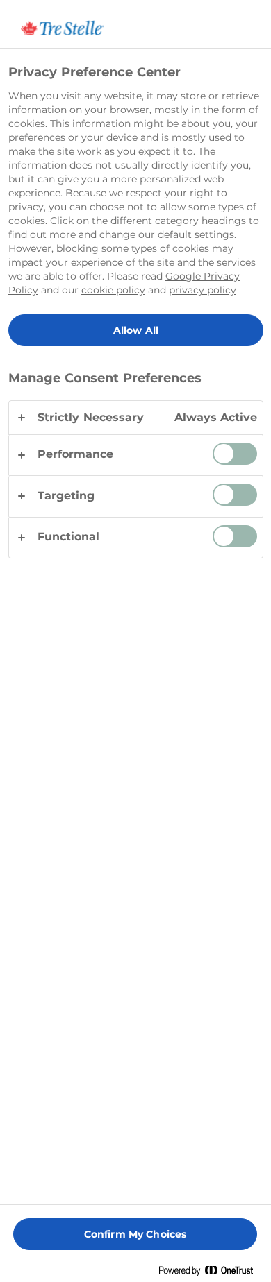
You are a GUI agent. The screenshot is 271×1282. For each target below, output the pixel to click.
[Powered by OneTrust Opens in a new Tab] (211, 1273)
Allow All (135, 330)
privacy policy (202, 290)
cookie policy (113, 290)
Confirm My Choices (135, 1234)
